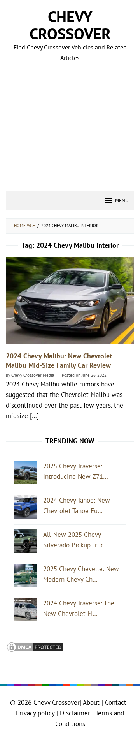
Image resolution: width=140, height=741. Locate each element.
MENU (121, 200)
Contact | (116, 702)
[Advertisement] (70, 117)
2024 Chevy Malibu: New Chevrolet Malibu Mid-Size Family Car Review (59, 360)
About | (93, 702)
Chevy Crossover (70, 25)
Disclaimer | (76, 713)
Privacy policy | (37, 713)
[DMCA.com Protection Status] (35, 646)
